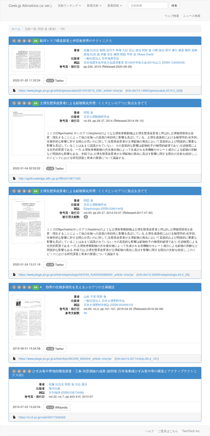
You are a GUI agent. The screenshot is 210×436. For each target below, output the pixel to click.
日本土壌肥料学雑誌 (97, 305)
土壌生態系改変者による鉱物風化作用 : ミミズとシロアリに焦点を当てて (93, 102)
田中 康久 (171, 50)
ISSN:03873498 (72, 392)
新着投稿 (113, 5)
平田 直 (131, 54)
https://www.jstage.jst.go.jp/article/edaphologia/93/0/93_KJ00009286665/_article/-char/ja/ (76, 274)
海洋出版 (54, 388)
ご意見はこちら (168, 431)
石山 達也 (135, 50)
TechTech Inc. (191, 431)
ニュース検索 (191, 16)
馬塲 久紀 (122, 50)
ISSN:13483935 (173, 62)
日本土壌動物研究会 (97, 116)
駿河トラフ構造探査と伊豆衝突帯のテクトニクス (76, 40)
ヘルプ (149, 431)
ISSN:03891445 (112, 208)
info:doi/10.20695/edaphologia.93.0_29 (163, 274)
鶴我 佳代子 (107, 50)
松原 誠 (95, 54)
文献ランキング (68, 5)
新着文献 (93, 5)
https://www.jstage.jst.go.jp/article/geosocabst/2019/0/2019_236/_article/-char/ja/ (71, 90)
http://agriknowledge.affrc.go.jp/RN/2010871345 (50, 178)
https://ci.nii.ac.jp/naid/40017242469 (42, 417)
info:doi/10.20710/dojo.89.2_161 (137, 358)
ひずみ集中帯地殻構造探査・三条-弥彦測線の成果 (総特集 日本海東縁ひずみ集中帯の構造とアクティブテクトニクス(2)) (104, 373)
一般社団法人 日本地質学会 (101, 58)
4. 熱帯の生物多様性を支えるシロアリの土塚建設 (77, 287)
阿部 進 (146, 50)
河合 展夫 (81, 384)
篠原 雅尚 (184, 50)
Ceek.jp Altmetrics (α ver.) (30, 5)
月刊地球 (54, 392)
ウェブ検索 (172, 16)
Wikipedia (57, 407)
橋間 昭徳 (120, 54)
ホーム (16, 29)
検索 (174, 5)
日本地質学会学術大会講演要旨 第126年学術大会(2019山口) (122, 62)
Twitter (55, 81)
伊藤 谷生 (106, 54)
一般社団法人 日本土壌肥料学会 (104, 300)
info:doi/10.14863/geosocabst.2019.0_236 (154, 90)
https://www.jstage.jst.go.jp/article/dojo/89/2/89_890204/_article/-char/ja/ (65, 358)
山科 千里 (90, 296)
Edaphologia (92, 208)
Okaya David (145, 54)
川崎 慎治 (158, 50)
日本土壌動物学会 (95, 204)
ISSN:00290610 (121, 305)
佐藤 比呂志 (91, 50)
